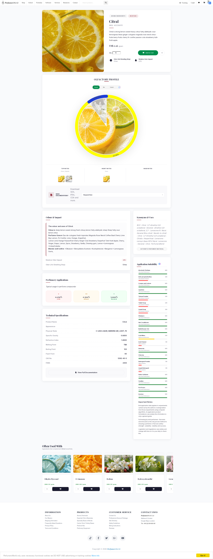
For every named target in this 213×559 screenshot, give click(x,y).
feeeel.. (112, 87)
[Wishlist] (199, 3)
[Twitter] (106, 538)
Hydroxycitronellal (145, 479)
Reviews (111, 528)
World (11, 3)
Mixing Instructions (114, 526)
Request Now (87, 195)
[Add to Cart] (60, 489)
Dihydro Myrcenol (51, 479)
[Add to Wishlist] (162, 53)
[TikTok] (90, 538)
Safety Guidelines (114, 523)
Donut (96, 87)
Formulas (39, 3)
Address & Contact (146, 518)
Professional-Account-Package (118, 518)
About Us (47, 515)
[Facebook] (98, 538)
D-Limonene (80, 479)
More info (95, 555)
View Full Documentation (87, 372)
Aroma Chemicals (82, 515)
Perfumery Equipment (83, 528)
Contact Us (112, 515)
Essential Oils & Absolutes (85, 518)
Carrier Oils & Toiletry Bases (85, 523)
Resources (66, 3)
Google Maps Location (148, 521)
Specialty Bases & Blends (84, 521)
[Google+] (114, 538)
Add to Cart (150, 53)
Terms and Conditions (51, 528)
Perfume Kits (81, 526)
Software (48, 3)
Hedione (110, 479)
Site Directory (113, 521)
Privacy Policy (49, 526)
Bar (104, 87)
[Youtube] (123, 538)
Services (57, 3)
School (30, 3)
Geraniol (172, 479)
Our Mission (48, 518)
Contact (75, 3)
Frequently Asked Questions (53, 523)
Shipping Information (51, 521)
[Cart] (204, 3)
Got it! (202, 555)
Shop (23, 3)
